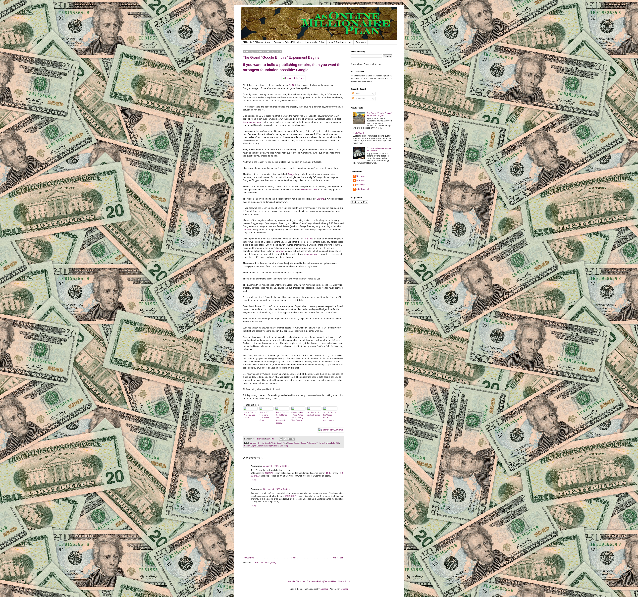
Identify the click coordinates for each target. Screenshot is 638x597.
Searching (284, 446)
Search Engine (250, 446)
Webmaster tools (309, 189)
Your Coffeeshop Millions (340, 42)
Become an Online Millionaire (287, 42)
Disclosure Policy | (315, 581)
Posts (357, 94)
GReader (247, 229)
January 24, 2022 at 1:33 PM (276, 466)
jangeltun (324, 589)
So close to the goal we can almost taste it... (379, 149)
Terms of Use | (330, 581)
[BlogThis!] (284, 439)
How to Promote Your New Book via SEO (250, 415)
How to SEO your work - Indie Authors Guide (265, 416)
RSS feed (308, 238)
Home (294, 558)
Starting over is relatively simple (313, 413)
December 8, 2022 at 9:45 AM (276, 489)
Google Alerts (270, 443)
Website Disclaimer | (297, 581)
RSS (337, 443)
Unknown (360, 176)
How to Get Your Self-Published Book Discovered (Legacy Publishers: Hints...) (282, 417)
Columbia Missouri (252, 122)
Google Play (281, 443)
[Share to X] (287, 439)
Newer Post (249, 558)
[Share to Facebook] (290, 439)
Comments (359, 99)
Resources (361, 42)
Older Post (338, 558)
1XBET (329, 473)
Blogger (291, 174)
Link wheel (326, 443)
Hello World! (358, 133)
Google (302, 70)
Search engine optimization (268, 446)
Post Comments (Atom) (265, 562)
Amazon (253, 443)
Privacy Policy (343, 581)
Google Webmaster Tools (310, 443)
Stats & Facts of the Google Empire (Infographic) (329, 416)
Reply (253, 480)
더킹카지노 (270, 473)
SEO (291, 85)
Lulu (333, 443)
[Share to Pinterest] (293, 439)
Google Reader (293, 443)
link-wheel (279, 251)
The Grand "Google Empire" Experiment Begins (281, 57)
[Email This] (281, 439)
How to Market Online (314, 42)
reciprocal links (311, 254)
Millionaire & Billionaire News (256, 42)
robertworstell (362, 189)
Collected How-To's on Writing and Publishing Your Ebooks (297, 416)
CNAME (321, 199)
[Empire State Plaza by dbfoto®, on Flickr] (293, 78)
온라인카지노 (291, 496)
